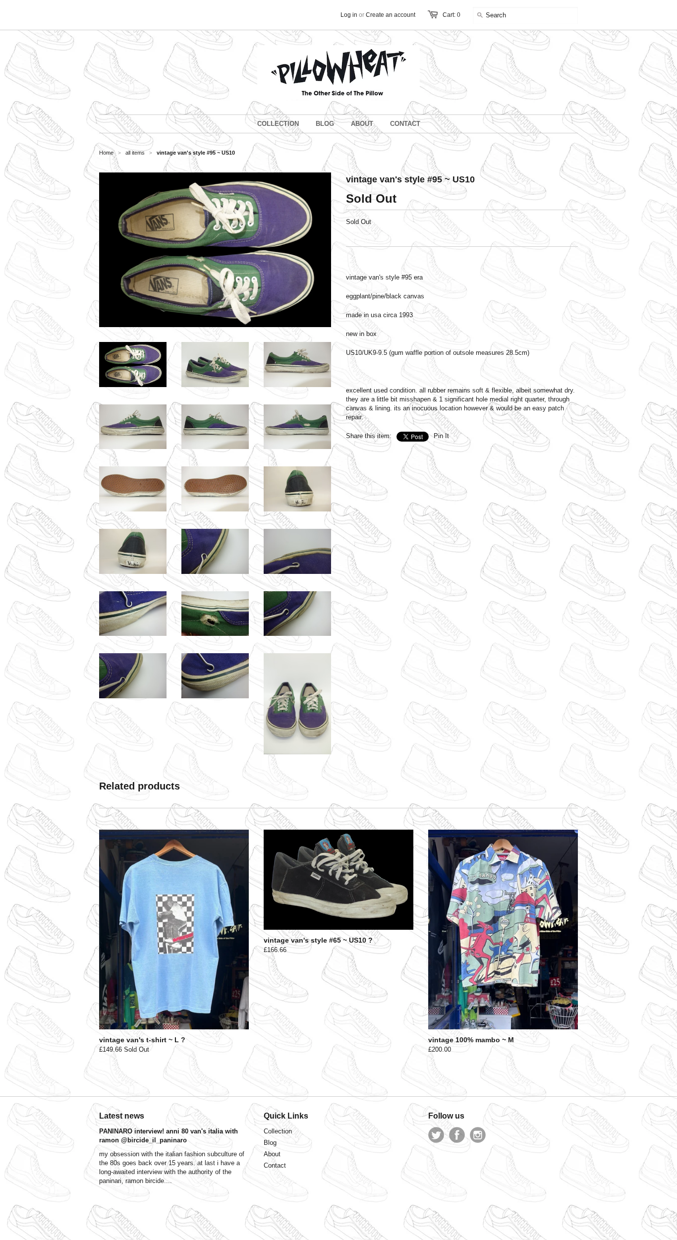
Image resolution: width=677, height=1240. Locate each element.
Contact (275, 1165)
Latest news (121, 1116)
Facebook (457, 1135)
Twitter (436, 1135)
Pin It (441, 436)
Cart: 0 (451, 14)
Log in (348, 14)
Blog (270, 1142)
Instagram (478, 1135)
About (272, 1154)
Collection (278, 1131)
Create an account (390, 14)
